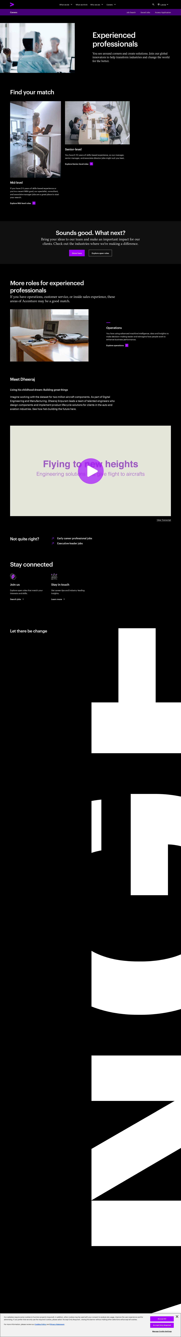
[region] (90, 1325)
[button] (77, 253)
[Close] (177, 1316)
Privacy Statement (57, 1324)
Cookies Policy (40, 1324)
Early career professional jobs (74, 538)
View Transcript (164, 519)
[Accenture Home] (17, 4)
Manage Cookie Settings (162, 1331)
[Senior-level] (97, 122)
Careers (13, 12)
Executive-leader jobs (70, 543)
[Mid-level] (35, 139)
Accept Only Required (162, 1325)
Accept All (162, 1319)
